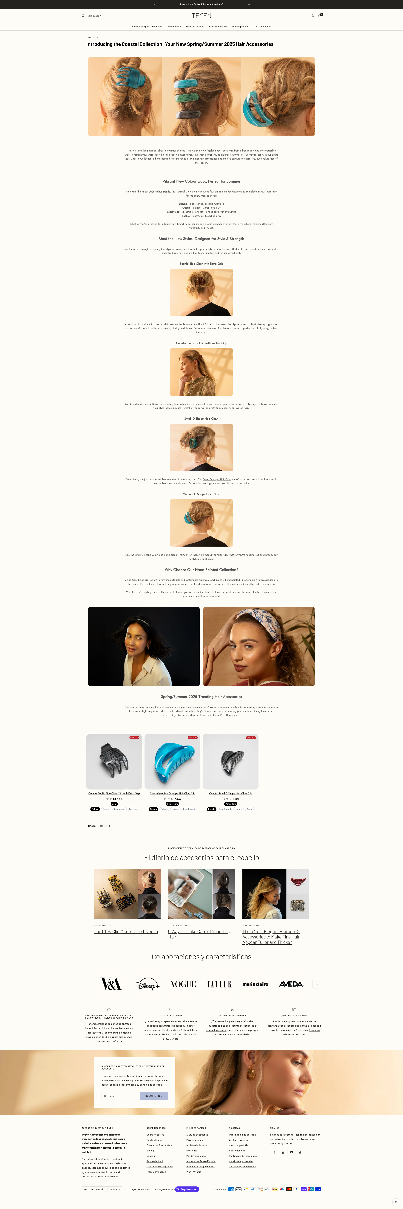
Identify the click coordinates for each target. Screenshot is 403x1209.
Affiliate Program (239, 1139)
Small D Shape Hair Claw (217, 479)
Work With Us (193, 1171)
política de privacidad (241, 1161)
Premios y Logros (156, 1171)
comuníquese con (216, 1029)
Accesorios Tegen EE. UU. (200, 1166)
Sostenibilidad (155, 1161)
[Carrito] (319, 15)
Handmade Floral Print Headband (219, 715)
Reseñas (151, 1155)
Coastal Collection (141, 158)
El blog (150, 1150)
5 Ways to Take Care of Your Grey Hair (199, 933)
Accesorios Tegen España (201, 1161)
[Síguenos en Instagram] (283, 1152)
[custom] (102, 826)
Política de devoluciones (243, 1155)
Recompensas (240, 26)
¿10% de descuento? (197, 1134)
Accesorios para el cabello (147, 26)
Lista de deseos (262, 26)
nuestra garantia (238, 1145)
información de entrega (242, 1134)
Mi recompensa (195, 1139)
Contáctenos (154, 1139)
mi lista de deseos (196, 1145)
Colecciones (174, 26)
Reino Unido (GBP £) (93, 1189)
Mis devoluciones (196, 1155)
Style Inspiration (177, 925)
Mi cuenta (191, 1150)
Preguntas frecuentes (159, 1145)
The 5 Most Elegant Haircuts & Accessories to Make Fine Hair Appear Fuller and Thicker (271, 936)
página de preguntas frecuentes (236, 1025)
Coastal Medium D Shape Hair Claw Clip (172, 793)
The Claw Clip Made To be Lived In (126, 931)
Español (113, 1189)
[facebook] (109, 826)
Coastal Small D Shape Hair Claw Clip (230, 793)
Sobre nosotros (155, 1134)
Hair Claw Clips (102, 925)
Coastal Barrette (152, 403)
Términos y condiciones (242, 1166)
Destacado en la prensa (160, 1166)
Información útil (218, 26)
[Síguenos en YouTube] (291, 1152)
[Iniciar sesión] (312, 15)
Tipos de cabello (195, 26)
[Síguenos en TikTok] (300, 1152)
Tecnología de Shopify (164, 1189)
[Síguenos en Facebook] (274, 1152)
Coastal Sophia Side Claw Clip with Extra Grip (114, 793)
